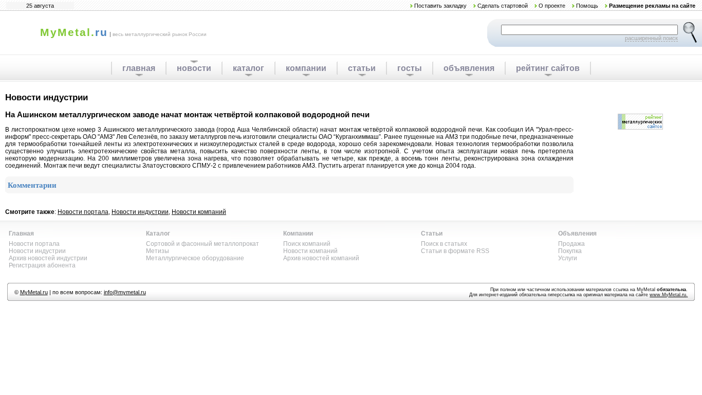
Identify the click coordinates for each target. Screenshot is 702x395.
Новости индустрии (140, 212)
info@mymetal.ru (125, 292)
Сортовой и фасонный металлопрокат (202, 243)
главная (138, 68)
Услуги (567, 258)
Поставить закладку (440, 6)
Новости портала (83, 212)
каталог (248, 68)
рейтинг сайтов (548, 68)
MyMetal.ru (34, 292)
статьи (362, 68)
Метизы (157, 251)
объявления (469, 68)
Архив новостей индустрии (48, 258)
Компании (298, 233)
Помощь (587, 6)
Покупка (570, 251)
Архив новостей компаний (321, 258)
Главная (21, 233)
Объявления (577, 233)
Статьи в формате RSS (455, 251)
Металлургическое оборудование (195, 258)
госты (409, 68)
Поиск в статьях (444, 243)
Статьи (431, 233)
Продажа (571, 243)
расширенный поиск (651, 38)
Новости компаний (199, 212)
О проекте (552, 6)
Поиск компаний (306, 243)
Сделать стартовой (502, 6)
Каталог (158, 233)
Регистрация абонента (42, 265)
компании (306, 68)
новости (194, 68)
